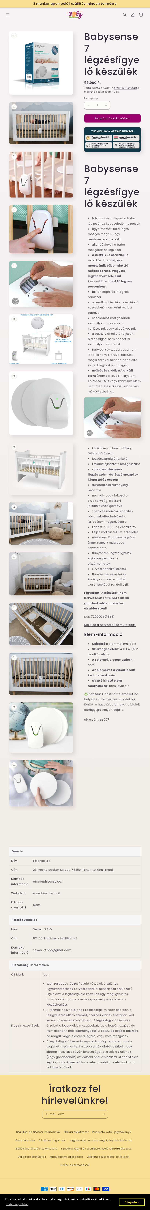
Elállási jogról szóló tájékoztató (36, 1148)
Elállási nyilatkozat (76, 1132)
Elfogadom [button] (132, 1202)
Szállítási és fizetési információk (38, 1132)
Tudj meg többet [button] (17, 1204)
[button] (8, 15)
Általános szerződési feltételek (108, 1157)
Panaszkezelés (25, 1140)
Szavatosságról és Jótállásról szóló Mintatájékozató (96, 1148)
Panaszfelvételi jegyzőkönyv (111, 1132)
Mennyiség (91, 98)
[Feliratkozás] (104, 1114)
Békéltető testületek (32, 1157)
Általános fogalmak (52, 1140)
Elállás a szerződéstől (75, 1165)
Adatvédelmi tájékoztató (67, 1157)
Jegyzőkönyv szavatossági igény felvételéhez (100, 1140)
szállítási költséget (125, 87)
